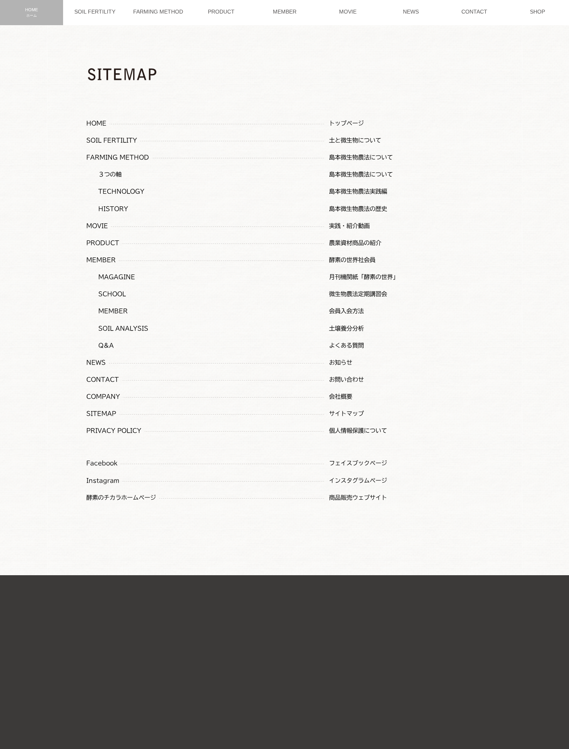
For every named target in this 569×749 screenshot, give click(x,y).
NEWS (96, 362)
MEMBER (101, 260)
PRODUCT (102, 243)
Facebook (101, 463)
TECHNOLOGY (121, 191)
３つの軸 (110, 174)
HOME (96, 123)
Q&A (106, 345)
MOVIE (97, 226)
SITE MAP (319, 652)
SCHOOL (112, 294)
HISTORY (113, 209)
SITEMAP (101, 413)
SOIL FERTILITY (111, 140)
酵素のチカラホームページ (121, 497)
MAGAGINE (116, 277)
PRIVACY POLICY (113, 431)
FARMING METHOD (117, 157)
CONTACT (102, 379)
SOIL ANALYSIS (123, 328)
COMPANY (103, 396)
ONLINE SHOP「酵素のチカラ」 (273, 689)
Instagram (102, 480)
